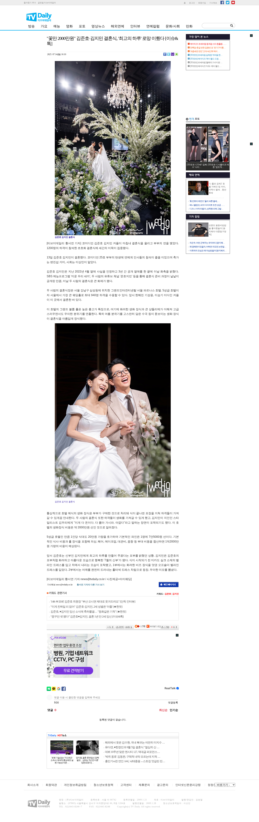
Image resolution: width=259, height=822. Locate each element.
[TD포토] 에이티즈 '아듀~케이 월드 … (205, 66)
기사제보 (213, 3)
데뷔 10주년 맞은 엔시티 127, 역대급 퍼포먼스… (132, 751)
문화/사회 (173, 26)
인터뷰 (135, 26)
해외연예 (117, 26)
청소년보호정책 (103, 784)
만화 (189, 26)
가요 (44, 26)
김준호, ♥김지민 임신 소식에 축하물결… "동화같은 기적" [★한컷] (88, 611)
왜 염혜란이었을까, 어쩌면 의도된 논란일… (208, 246)
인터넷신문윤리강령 (188, 784)
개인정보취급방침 (75, 784)
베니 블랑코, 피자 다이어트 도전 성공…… (207, 205)
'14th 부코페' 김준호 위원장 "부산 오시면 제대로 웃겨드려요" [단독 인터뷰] (93, 601)
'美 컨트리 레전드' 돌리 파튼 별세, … (205, 201)
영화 (69, 26)
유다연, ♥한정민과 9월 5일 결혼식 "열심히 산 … (132, 747)
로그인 (192, 3)
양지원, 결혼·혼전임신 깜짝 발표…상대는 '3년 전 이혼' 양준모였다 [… (87, 760)
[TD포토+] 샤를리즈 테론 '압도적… (218, 165)
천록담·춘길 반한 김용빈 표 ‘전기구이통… (208, 47)
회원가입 (202, 3)
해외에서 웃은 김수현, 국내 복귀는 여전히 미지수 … (135, 742)
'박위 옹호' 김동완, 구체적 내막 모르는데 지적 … (132, 756)
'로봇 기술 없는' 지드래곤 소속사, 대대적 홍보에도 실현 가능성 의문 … (62, 760)
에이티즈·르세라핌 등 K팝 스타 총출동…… (208, 44)
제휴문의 (144, 784)
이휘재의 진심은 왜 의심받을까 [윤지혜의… (208, 250)
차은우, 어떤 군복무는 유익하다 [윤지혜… (207, 243)
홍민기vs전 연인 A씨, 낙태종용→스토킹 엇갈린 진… (135, 761)
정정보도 (213, 784)
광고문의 (162, 784)
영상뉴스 (98, 26)
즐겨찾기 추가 (30, 3)
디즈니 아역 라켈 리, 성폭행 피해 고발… (206, 209)
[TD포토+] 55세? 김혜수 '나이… (197, 165)
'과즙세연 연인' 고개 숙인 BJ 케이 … (205, 51)
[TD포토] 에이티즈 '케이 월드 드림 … (205, 59)
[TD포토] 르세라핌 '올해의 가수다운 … (206, 62)
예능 (56, 26)
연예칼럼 (153, 26)
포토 (82, 26)
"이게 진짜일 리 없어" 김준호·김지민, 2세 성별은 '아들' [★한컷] (86, 606)
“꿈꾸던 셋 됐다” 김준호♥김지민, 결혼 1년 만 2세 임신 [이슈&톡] (87, 616)
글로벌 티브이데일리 (47, 3)
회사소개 (33, 784)
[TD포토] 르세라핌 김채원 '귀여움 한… (206, 55)
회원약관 (51, 784)
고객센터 (126, 784)
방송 (31, 26)
